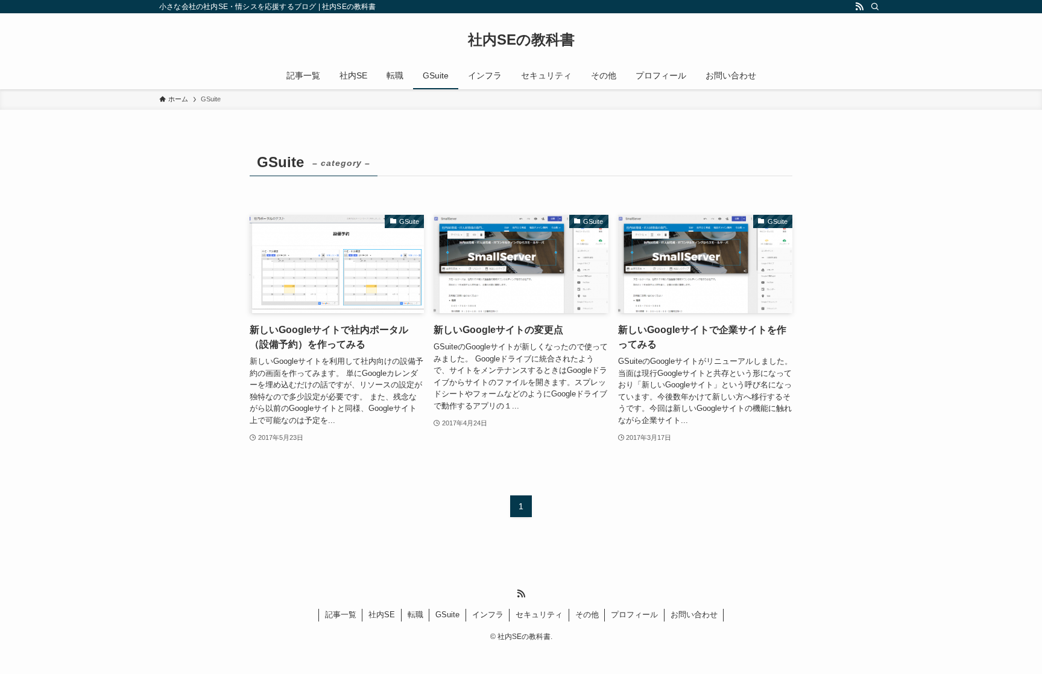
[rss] (859, 6)
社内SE (381, 614)
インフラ (488, 614)
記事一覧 (340, 614)
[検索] (875, 6)
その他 (587, 614)
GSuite (447, 614)
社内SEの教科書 (521, 40)
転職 (415, 614)
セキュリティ (539, 614)
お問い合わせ (694, 614)
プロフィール (634, 614)
